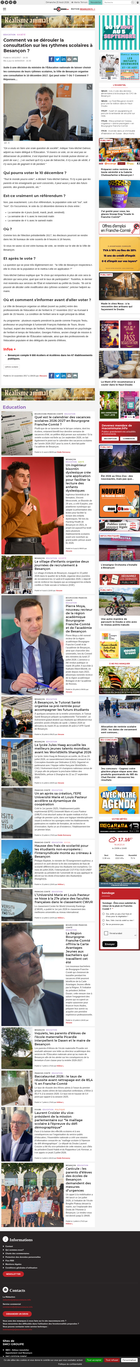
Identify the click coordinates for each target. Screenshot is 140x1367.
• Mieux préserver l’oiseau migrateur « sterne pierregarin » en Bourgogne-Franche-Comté (117, 123)
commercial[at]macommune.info (18, 1307)
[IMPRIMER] (75, 59)
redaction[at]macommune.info (17, 1300)
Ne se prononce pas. (115, 924)
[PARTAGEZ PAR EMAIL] (69, 59)
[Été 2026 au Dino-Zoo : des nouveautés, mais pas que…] (119, 459)
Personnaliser (129, 1360)
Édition (75, 9)
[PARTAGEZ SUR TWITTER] (57, 59)
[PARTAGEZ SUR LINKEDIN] (63, 59)
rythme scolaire (11, 367)
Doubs (38, 1110)
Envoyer (110, 944)
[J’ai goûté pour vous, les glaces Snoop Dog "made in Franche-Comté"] (119, 194)
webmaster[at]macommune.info (17, 1329)
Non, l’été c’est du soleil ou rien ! (120, 920)
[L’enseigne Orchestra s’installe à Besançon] (119, 547)
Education (9, 34)
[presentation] (83, 137)
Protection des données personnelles (23, 1257)
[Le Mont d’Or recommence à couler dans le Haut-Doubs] (119, 365)
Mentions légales (13, 1264)
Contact (9, 1246)
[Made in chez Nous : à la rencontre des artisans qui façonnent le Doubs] (119, 286)
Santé (81, 462)
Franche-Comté (42, 790)
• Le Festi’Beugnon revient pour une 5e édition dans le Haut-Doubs (117, 103)
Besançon (71, 459)
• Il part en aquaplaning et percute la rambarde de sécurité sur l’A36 (118, 113)
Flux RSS (9, 1260)
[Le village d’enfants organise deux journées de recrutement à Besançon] (17, 566)
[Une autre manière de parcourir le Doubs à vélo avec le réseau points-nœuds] (119, 602)
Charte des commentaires (17, 1253)
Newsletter (13, 1274)
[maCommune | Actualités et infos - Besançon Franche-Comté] (61, 9)
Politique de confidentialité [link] (70, 1364)
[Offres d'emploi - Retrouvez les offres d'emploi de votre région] (119, 233)
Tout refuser (112, 1360)
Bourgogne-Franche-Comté (49, 414)
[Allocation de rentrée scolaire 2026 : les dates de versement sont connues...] (119, 709)
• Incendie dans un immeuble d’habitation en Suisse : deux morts (118, 132)
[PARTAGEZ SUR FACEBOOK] (51, 59)
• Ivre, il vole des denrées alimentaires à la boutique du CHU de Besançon (119, 93)
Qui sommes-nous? (14, 1250)
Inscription (110, 438)
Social (67, 842)
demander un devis (17, 1314)
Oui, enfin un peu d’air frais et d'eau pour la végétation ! (119, 915)
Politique (60, 1110)
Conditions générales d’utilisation (21, 1268)
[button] (132, 2)
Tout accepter (94, 1360)
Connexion (129, 438)
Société (21, 34)
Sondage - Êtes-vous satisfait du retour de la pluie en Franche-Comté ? (119, 906)
